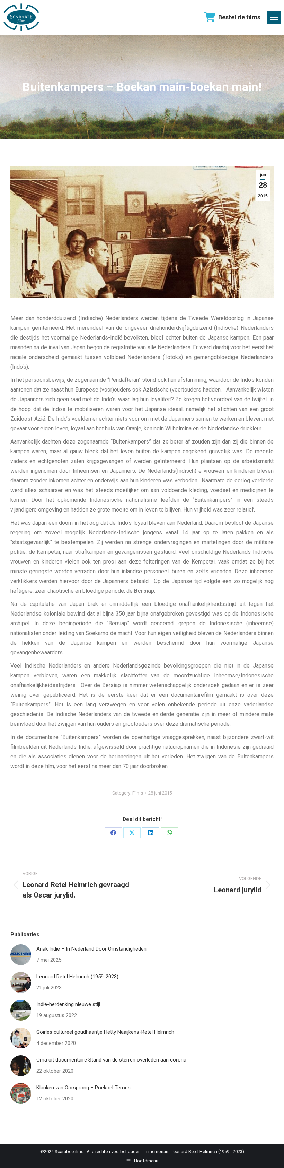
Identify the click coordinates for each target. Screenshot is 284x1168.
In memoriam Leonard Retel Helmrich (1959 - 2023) (194, 1151)
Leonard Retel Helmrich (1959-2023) (77, 976)
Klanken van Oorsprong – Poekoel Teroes (83, 1087)
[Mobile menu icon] (274, 17)
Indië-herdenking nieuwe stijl (68, 1004)
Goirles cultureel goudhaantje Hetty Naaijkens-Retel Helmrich (105, 1032)
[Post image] (20, 954)
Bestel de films (239, 17)
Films (137, 793)
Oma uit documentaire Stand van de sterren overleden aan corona (111, 1060)
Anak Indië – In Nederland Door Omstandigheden (91, 949)
